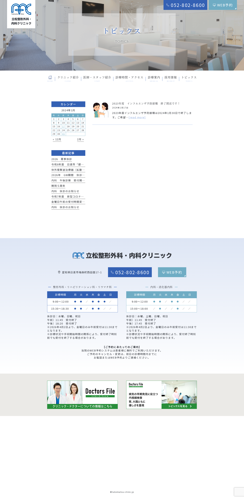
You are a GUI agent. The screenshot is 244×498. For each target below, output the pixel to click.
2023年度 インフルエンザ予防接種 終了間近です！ (146, 103)
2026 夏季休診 (61, 159)
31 (63, 133)
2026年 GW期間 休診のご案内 (72, 175)
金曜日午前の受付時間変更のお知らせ (75, 201)
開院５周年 (58, 185)
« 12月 (57, 139)
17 (63, 126)
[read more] (137, 117)
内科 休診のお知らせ (65, 191)
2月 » (80, 139)
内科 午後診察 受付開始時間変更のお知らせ (80, 180)
